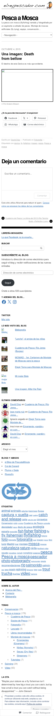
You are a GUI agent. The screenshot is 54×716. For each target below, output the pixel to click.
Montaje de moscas (20, 636)
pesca (40, 143)
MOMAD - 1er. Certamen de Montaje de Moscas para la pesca (33, 359)
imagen (34, 143)
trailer (40, 570)
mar (17, 544)
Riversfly (9, 474)
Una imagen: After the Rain (28, 388)
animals (16, 510)
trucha (7, 573)
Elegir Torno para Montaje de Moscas (33, 367)
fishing (40, 531)
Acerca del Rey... (13, 589)
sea (3, 570)
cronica (20, 523)
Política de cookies (34, 704)
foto (5, 539)
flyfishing (26, 143)
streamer (30, 570)
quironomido (35, 561)
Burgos (41, 510)
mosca (34, 543)
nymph (19, 552)
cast (30, 515)
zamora (34, 574)
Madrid (10, 544)
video (25, 573)
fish (21, 530)
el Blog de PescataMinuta (17, 462)
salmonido (34, 564)
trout (46, 568)
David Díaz (15, 139)
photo (6, 560)
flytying (44, 535)
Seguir (8, 282)
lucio (4, 544)
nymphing (27, 552)
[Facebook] (4, 302)
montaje (23, 544)
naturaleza (10, 547)
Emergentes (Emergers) (21, 641)
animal (6, 510)
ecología (38, 526)
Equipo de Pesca (19, 620)
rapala (43, 561)
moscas (43, 544)
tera (35, 569)
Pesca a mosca (16, 556)
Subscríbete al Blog (15, 255)
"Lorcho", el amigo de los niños (30, 338)
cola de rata (32, 520)
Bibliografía (20, 329)
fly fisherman (12, 535)
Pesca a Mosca (20, 17)
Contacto (9, 593)
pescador (38, 556)
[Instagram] (14, 302)
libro (50, 540)
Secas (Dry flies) (25, 651)
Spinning (9, 663)
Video (7, 667)
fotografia (12, 540)
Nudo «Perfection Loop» (39, 221)
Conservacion (7, 523)
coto (16, 523)
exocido (13, 531)
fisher (29, 530)
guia (34, 540)
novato (5, 552)
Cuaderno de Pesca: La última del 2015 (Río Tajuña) (26, 218)
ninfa (33, 548)
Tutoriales (15, 659)
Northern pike (42, 548)
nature (25, 547)
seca (7, 569)
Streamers (22, 655)
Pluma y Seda (12, 470)
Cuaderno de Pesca (33, 523)
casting (35, 515)
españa (5, 531)
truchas (16, 573)
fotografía (25, 539)
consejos (42, 519)
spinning (21, 569)
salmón (46, 565)
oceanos (36, 552)
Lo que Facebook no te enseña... (17, 237)
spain (12, 569)
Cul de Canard (12, 466)
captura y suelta (15, 514)
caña (24, 519)
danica (17, 143)
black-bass (32, 511)
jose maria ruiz (17, 411)
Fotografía (38, 139)
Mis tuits (6, 319)
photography (21, 560)
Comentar (42, 195)
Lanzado (15, 628)
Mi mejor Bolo (21, 376)
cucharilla (46, 523)
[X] (9, 302)
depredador (7, 526)
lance (46, 540)
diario (15, 527)
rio (23, 564)
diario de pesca (25, 526)
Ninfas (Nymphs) (25, 647)
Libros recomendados (21, 632)
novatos (12, 552)
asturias (24, 511)
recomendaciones (11, 565)
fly (21, 143)
